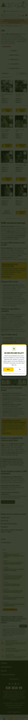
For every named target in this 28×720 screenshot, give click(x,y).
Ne (20, 369)
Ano (8, 369)
